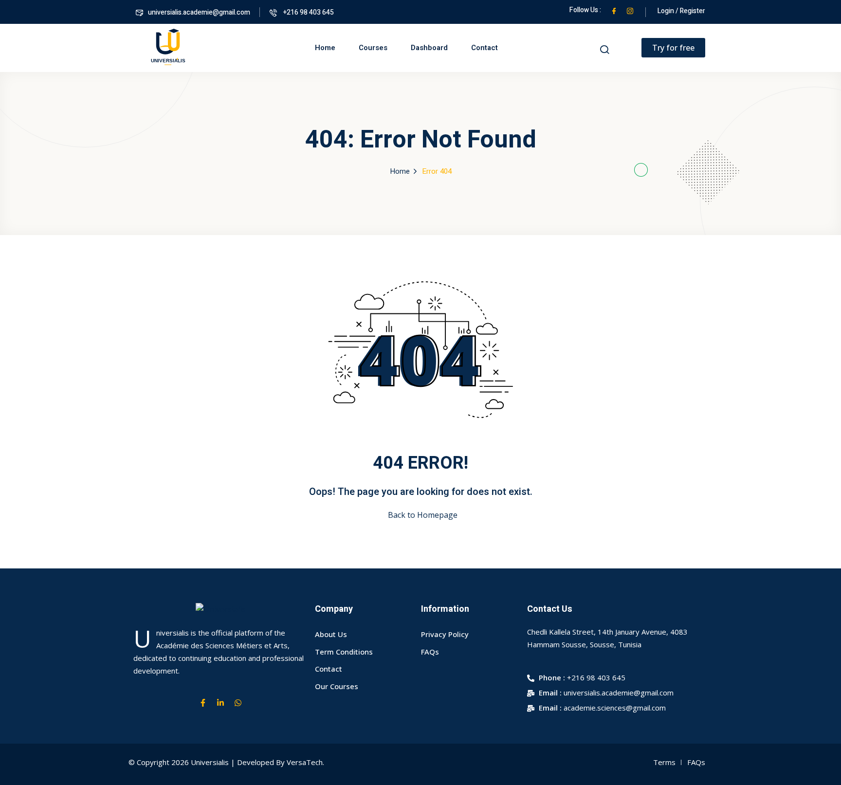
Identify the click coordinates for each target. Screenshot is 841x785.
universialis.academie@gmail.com (199, 12)
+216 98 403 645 (308, 12)
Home (325, 47)
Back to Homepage (422, 515)
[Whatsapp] (238, 703)
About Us (331, 634)
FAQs (430, 652)
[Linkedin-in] (220, 703)
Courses (373, 47)
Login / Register (681, 11)
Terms (664, 762)
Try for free (673, 47)
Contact (484, 47)
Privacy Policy (445, 634)
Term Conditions (344, 652)
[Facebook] (614, 10)
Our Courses (336, 686)
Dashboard (429, 47)
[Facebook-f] (203, 703)
